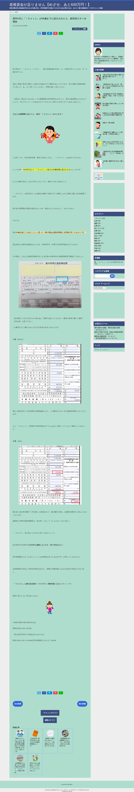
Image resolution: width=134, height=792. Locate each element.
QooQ (70, 791)
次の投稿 (17, 704)
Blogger (70, 784)
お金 (95, 221)
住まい (96, 236)
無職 (95, 251)
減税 (84, 29)
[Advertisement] (50, 51)
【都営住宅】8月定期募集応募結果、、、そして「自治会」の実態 (113, 153)
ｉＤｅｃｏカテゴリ (50, 713)
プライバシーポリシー (101, 349)
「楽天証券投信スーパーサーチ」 (106, 338)
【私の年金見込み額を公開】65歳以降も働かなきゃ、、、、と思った (113, 76)
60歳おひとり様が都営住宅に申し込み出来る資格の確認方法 (113, 114)
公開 (95, 226)
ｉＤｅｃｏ (76, 29)
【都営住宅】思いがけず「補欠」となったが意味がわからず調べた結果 (113, 86)
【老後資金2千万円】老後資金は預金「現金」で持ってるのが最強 (113, 95)
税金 (95, 238)
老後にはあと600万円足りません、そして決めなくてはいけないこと (113, 143)
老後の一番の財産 (109, 123)
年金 (95, 248)
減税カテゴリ (50, 720)
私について (98, 228)
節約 (95, 241)
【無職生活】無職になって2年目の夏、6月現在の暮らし (113, 133)
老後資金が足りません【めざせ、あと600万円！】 (50, 5)
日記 (95, 246)
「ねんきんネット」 (101, 330)
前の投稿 (82, 704)
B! (50, 33)
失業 (95, 231)
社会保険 (97, 233)
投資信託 (97, 243)
